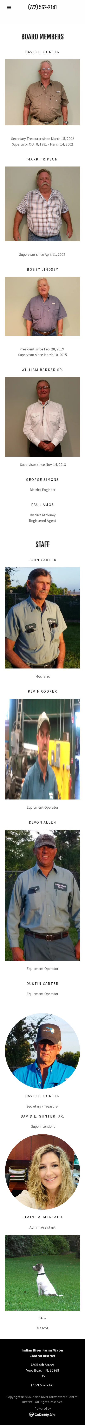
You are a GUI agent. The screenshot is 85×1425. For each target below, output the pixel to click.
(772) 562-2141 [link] (42, 7)
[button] (10, 7)
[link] (42, 16)
